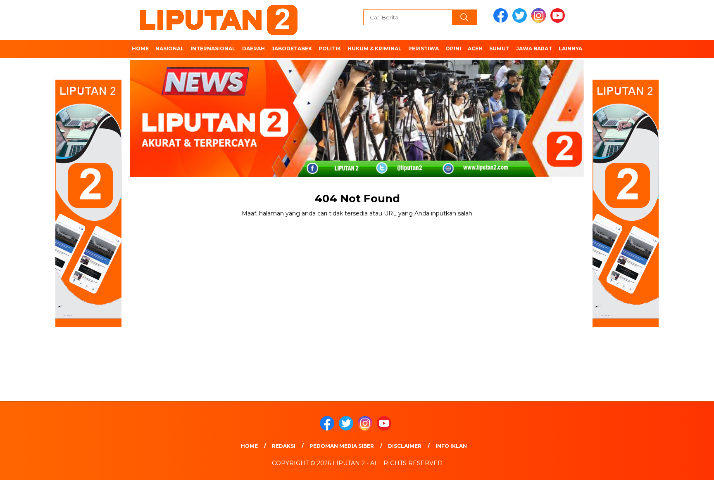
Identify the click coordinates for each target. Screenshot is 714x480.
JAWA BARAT (534, 48)
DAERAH (253, 48)
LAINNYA (570, 48)
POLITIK (330, 48)
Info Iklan (451, 446)
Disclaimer (404, 446)
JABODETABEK (291, 48)
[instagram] (540, 21)
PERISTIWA (423, 48)
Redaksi (283, 446)
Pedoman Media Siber (341, 446)
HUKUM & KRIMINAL (374, 48)
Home (249, 446)
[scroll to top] (686, 467)
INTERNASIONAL (213, 48)
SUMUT (499, 48)
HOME (140, 48)
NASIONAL (169, 48)
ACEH (475, 48)
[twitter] (521, 21)
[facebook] (502, 21)
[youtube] (559, 21)
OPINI (453, 48)
